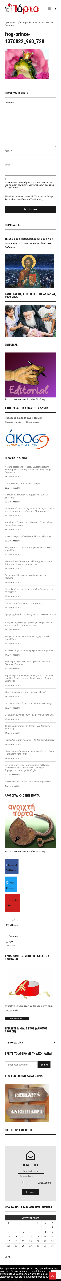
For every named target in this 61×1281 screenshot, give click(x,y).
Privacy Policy (11, 199)
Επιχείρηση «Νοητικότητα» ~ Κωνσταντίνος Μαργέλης (26, 576)
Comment (9, 102)
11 (16, 1236)
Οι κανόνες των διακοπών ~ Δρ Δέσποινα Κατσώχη (29, 715)
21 (38, 1241)
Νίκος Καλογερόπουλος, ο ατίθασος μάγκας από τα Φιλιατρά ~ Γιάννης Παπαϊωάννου (29, 562)
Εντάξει (4, 1279)
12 (23, 1236)
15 (45, 1236)
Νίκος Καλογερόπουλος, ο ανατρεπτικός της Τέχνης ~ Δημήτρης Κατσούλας (29, 752)
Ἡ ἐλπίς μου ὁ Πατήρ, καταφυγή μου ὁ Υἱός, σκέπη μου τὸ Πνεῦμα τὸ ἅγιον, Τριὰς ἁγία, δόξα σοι (29, 243)
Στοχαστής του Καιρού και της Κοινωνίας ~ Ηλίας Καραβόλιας (28, 548)
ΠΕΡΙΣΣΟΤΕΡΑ (17, 1019)
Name (8, 151)
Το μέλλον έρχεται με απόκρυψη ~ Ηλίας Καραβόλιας (30, 650)
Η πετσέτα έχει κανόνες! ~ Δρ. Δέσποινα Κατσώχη (28, 536)
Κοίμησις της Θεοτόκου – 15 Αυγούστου (24, 603)
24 (8, 1246)
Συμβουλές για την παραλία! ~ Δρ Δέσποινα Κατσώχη (30, 740)
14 (38, 1236)
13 (30, 1236)
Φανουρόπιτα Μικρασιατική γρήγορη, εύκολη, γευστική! (26, 496)
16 (52, 1236)
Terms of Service (30, 199)
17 (8, 1241)
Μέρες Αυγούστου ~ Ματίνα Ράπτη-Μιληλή (25, 692)
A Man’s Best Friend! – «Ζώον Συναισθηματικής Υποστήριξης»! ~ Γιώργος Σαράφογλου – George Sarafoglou (28, 469)
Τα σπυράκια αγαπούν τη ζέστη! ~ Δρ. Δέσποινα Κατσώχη (27, 727)
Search (44, 1064)
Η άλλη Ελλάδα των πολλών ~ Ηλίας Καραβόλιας (28, 781)
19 (23, 1241)
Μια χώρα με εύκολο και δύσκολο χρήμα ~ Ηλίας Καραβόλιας (28, 637)
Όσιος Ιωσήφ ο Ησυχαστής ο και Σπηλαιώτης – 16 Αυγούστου (29, 590)
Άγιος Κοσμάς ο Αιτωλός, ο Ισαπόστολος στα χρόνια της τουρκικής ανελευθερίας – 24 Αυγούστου (30, 509)
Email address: (30, 1171)
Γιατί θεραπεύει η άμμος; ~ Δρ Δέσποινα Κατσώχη (28, 703)
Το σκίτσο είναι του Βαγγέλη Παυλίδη (25, 399)
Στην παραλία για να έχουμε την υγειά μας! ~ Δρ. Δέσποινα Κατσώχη (27, 663)
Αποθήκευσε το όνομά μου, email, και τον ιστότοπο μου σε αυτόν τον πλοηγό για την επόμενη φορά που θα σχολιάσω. (29, 185)
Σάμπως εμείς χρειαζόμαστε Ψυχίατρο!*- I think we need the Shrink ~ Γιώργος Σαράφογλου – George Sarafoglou (29, 678)
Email (7, 165)
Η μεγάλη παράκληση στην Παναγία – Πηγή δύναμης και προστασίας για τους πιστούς (29, 624)
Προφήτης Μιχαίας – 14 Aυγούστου (22, 614)
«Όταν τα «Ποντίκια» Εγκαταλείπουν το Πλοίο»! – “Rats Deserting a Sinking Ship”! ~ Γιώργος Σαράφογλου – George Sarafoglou (28, 768)
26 (23, 1246)
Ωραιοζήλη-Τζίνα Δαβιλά (17, 22)
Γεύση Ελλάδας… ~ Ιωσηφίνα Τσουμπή (23, 483)
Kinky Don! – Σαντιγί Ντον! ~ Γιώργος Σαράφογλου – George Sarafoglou (29, 523)
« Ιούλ (7, 1257)
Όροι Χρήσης (44, 1182)
